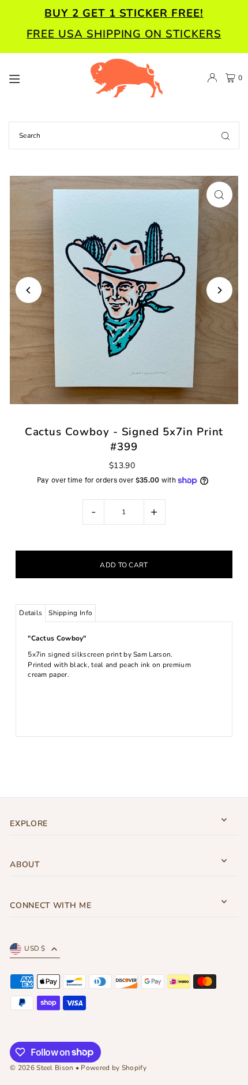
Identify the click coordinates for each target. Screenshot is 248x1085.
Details (30, 612)
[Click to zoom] (219, 195)
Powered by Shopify (113, 1067)
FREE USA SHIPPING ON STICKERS (124, 34)
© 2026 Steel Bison (41, 1067)
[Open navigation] (43, 77)
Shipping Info (70, 612)
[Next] (219, 290)
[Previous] (29, 290)
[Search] (225, 135)
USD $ (35, 948)
